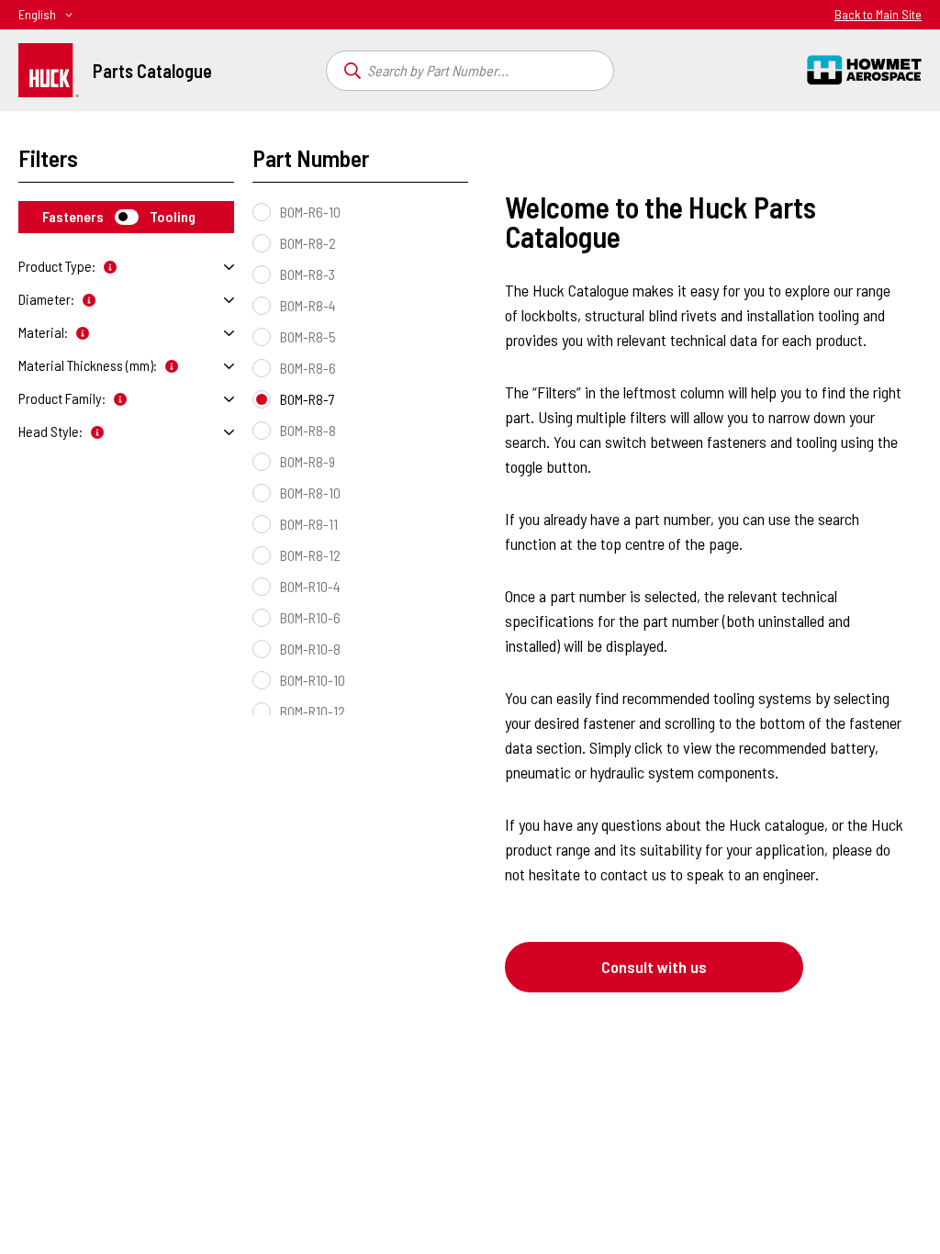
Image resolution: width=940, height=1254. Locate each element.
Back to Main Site (878, 14)
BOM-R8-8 (308, 430)
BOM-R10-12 (312, 711)
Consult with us (654, 967)
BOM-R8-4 (308, 305)
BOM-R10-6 (310, 617)
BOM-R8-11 (309, 523)
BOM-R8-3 (307, 274)
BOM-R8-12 (310, 555)
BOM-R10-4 (310, 586)
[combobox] (470, 70)
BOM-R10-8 (310, 648)
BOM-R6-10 (310, 211)
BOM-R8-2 (308, 243)
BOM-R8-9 (307, 461)
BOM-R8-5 (308, 336)
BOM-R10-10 (312, 680)
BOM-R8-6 (308, 367)
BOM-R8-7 (307, 399)
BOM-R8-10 (310, 492)
